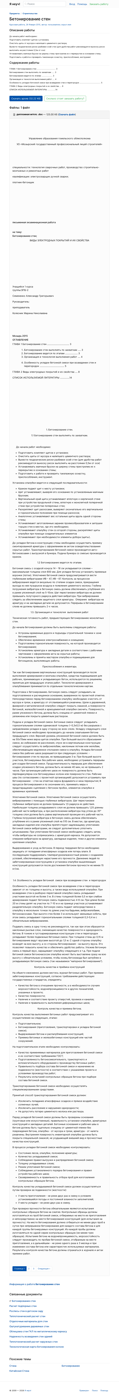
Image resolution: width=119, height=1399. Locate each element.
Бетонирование (71, 1365)
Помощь (82, 4)
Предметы (14, 13)
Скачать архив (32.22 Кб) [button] (26, 98)
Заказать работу (98, 4)
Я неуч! (28, 1390)
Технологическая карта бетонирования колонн (36, 1346)
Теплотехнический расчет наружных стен (33, 1341)
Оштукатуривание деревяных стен (29, 1326)
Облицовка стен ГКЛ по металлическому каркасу (38, 1331)
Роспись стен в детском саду (26, 1311)
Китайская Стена (19, 1370)
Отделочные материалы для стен (28, 1321)
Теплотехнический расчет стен (27, 1316)
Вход (72, 4)
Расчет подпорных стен (23, 1306)
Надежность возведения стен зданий (30, 1336)
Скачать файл (67, 114)
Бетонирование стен (24, 1300)
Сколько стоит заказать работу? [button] (65, 98)
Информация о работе (34, 1284)
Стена (12, 1365)
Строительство (30, 13)
